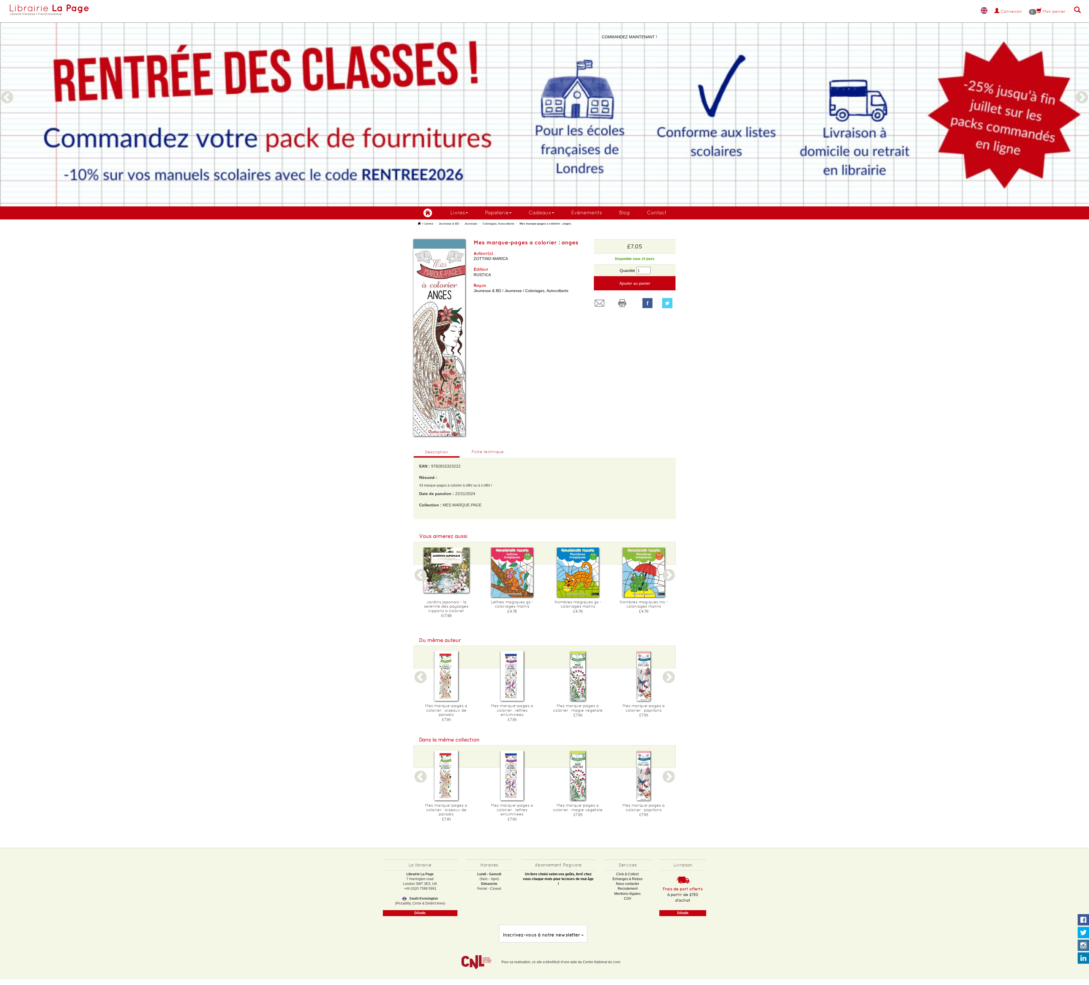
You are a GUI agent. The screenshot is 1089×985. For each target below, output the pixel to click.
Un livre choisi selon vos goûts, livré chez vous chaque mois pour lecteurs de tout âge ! (558, 879)
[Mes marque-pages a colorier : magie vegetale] (578, 676)
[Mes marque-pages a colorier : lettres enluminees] (512, 676)
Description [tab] (436, 452)
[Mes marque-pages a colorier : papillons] (643, 676)
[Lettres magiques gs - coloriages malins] (512, 572)
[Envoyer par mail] (601, 303)
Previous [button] (7, 91)
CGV (627, 899)
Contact (657, 212)
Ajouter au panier (634, 283)
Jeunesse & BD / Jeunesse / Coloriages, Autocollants (521, 290)
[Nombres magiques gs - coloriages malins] (578, 572)
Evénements (586, 212)
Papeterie (497, 212)
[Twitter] (669, 303)
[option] (544, 103)
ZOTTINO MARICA (491, 258)
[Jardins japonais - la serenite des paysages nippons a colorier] (446, 570)
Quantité (627, 270)
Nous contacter (627, 884)
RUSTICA (482, 274)
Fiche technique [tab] (488, 451)
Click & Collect (627, 874)
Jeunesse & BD (449, 223)
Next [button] (1082, 91)
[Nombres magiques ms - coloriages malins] (643, 572)
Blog (624, 212)
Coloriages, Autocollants (498, 223)
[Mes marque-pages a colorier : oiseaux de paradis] (446, 676)
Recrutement (628, 889)
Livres (457, 212)
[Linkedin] (1083, 958)
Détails (420, 913)
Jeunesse (471, 223)
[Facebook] (647, 303)
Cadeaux (540, 212)
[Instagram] (1083, 945)
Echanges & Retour (628, 879)
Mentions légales (627, 894)
